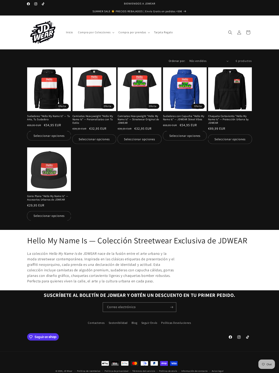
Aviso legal (218, 370)
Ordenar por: (177, 61)
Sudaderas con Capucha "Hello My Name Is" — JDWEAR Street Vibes (183, 118)
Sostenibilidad (118, 323)
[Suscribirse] (171, 307)
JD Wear (68, 371)
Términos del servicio (143, 370)
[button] (96, 32)
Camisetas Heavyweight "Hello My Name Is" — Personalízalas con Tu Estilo (93, 120)
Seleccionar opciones (49, 136)
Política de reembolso (88, 370)
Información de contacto (194, 370)
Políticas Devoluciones (176, 323)
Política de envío (168, 370)
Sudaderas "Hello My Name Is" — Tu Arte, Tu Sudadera (48, 118)
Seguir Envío (149, 323)
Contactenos (96, 323)
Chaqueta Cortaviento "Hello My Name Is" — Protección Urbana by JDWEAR (228, 120)
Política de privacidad (116, 370)
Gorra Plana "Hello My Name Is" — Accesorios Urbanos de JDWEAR (47, 198)
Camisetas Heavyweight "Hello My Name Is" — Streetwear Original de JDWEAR (138, 120)
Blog (134, 323)
